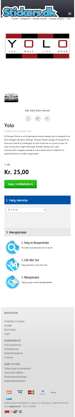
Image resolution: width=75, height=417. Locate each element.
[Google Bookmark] (47, 118)
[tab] (37, 200)
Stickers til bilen (40, 19)
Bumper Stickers (57, 19)
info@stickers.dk (15, 407)
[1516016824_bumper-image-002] (11, 98)
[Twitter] (38, 118)
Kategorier (25, 19)
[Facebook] (28, 118)
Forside (15, 19)
